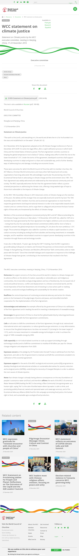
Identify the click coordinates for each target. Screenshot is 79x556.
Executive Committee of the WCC (12, 74)
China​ (5, 77)
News (30, 533)
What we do (32, 539)
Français (48, 23)
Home (2, 17)
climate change (7, 71)
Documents (18, 17)
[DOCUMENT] (39, 427)
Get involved (44, 524)
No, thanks (66, 550)
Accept (56, 550)
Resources (9, 17)
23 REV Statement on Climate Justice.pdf (22, 98)
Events (30, 536)
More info (42, 554)
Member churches (31, 529)
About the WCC (33, 524)
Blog (41, 536)
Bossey (42, 539)
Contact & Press (43, 532)
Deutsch (48, 25)
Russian (27, 104)
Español (48, 27)
